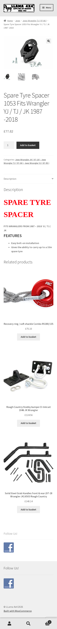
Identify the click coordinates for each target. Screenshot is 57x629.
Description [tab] (10, 178)
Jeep (17, 20)
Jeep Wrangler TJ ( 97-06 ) (34, 20)
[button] (48, 41)
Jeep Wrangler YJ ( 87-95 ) (37, 163)
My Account (9, 623)
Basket (44, 621)
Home (10, 20)
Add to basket (28, 145)
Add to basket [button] (28, 336)
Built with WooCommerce (18, 610)
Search (28, 623)
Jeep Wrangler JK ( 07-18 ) (27, 159)
